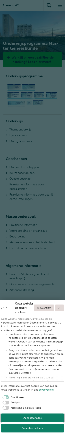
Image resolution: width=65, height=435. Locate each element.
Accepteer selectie (33, 428)
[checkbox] (12, 397)
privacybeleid (46, 389)
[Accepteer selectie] (59, 308)
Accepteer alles (32, 418)
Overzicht (45, 308)
